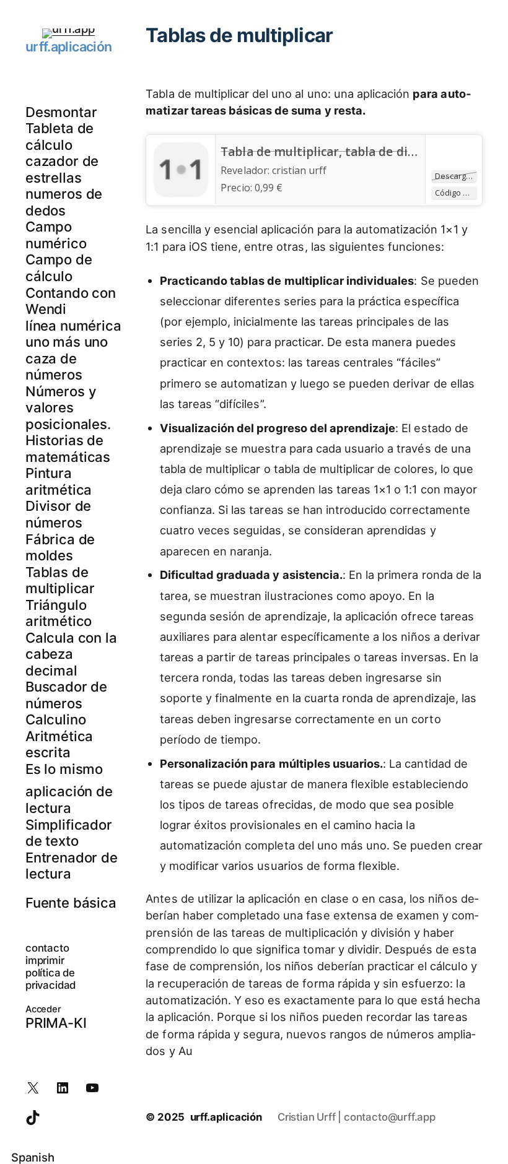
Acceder (43, 1009)
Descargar (454, 175)
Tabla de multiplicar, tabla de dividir (327, 152)
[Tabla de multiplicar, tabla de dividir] (180, 194)
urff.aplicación (68, 46)
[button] (254, 1157)
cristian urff (299, 170)
